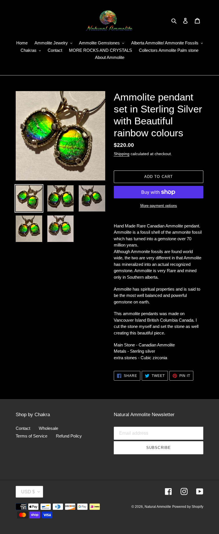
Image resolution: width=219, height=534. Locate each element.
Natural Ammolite (158, 507)
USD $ (28, 491)
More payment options (158, 206)
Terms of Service (31, 436)
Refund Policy (69, 436)
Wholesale (48, 428)
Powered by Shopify (187, 507)
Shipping (121, 153)
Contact (23, 428)
